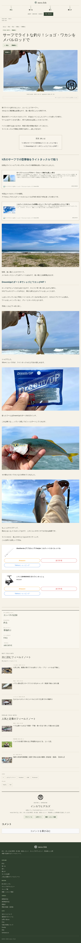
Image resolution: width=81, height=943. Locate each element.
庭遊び (4, 904)
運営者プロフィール (7, 917)
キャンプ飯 (5, 889)
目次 (37, 138)
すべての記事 (5, 874)
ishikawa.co (5, 932)
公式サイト (39, 817)
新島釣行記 (5, 899)
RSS (10, 784)
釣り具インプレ (6, 884)
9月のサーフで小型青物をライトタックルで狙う (41, 143)
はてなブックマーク (11, 777)
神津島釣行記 (5, 901)
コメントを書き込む (40, 831)
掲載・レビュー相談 (50, 817)
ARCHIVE (34, 14)
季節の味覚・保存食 (7, 907)
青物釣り (23, 26)
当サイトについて (7, 914)
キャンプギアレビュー (8, 886)
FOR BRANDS (48, 14)
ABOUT (29, 14)
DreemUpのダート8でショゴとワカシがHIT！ (42, 146)
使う (3, 869)
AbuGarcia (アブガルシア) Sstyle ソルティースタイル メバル (38, 548)
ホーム (4, 26)
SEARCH (40, 14)
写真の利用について (7, 925)
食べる (4, 866)
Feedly (5, 784)
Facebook (21, 777)
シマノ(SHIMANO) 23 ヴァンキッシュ (30, 577)
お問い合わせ (5, 919)
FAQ (3, 922)
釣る (9, 26)
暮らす (4, 871)
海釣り (17, 26)
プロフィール (28, 817)
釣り (13, 26)
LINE (28, 777)
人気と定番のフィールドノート (11, 876)
